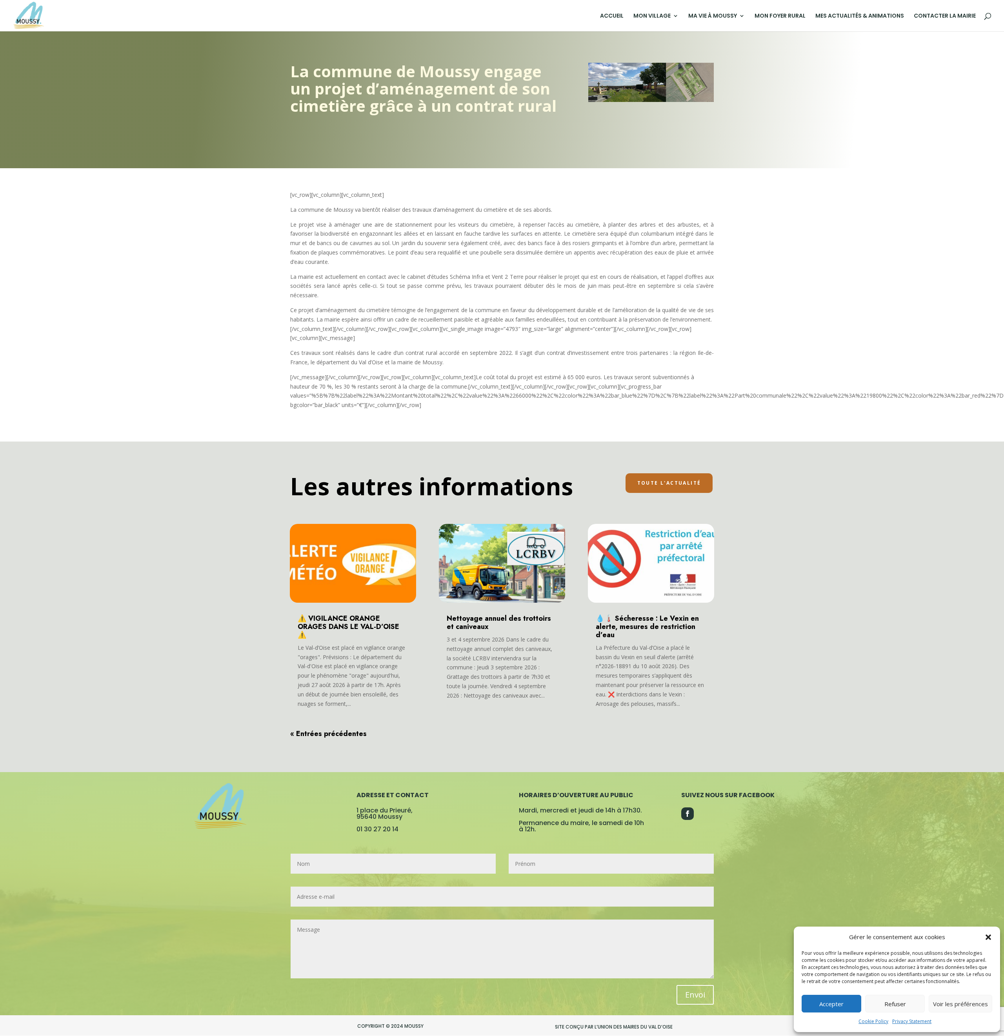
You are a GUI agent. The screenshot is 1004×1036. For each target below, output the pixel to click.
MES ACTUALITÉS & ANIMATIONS (859, 16)
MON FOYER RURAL (780, 16)
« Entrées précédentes (328, 734)
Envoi (695, 994)
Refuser (895, 1004)
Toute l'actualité (669, 483)
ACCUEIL (612, 16)
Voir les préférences (960, 1004)
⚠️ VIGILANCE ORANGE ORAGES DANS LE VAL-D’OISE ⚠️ (348, 626)
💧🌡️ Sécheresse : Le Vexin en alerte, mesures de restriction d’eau (647, 626)
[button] (988, 937)
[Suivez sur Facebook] (687, 813)
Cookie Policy (873, 1021)
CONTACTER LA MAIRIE (945, 16)
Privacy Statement (911, 1021)
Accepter (831, 1004)
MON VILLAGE (652, 16)
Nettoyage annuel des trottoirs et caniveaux (499, 622)
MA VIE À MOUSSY (712, 16)
